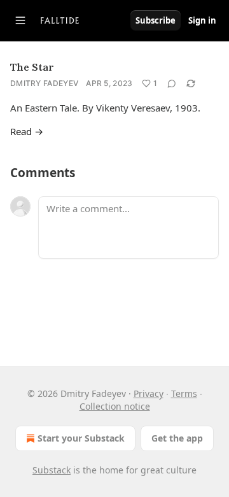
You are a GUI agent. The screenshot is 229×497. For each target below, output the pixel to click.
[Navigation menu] (20, 20)
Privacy (148, 393)
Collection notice (115, 406)
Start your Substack (81, 438)
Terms (184, 393)
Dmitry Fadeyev (44, 83)
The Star (32, 67)
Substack (51, 470)
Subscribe (155, 20)
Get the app (177, 438)
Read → (26, 131)
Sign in (202, 20)
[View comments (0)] (171, 83)
